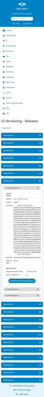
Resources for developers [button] (22, 13)
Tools (7, 108)
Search (8, 93)
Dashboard (9, 51)
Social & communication (14, 103)
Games (8, 61)
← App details (6, 128)
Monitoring (10, 72)
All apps (8, 30)
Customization (11, 46)
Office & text (10, 82)
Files (7, 56)
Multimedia (10, 77)
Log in (16, 23)
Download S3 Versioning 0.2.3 (22, 281)
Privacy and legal (23, 390)
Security (8, 98)
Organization (10, 87)
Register (27, 23)
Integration (10, 67)
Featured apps (11, 35)
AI (6, 41)
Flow (7, 113)
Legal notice (24, 394)
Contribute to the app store (23, 386)
